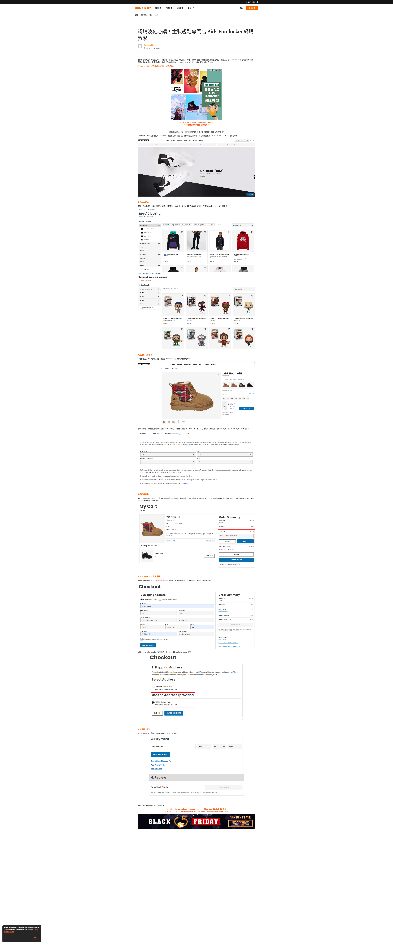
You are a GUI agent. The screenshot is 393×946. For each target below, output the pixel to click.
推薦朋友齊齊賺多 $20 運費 (197, 125)
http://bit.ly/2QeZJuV (165, 66)
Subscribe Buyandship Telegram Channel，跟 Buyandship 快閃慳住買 (196, 809)
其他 (150, 15)
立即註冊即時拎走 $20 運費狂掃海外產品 (196, 122)
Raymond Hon (149, 45)
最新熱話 (144, 15)
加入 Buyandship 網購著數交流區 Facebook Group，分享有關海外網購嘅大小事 (196, 811)
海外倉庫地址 (160, 580)
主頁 (136, 15)
